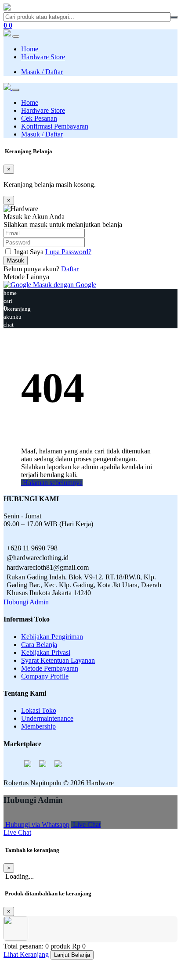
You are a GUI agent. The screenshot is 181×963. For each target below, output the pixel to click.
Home (29, 49)
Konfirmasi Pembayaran (54, 126)
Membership (38, 726)
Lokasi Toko (38, 710)
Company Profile (45, 676)
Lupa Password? (68, 251)
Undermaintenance (47, 718)
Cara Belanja (39, 644)
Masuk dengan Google (63, 284)
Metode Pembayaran (49, 668)
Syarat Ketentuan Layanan (58, 660)
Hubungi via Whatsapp (36, 824)
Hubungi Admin (26, 602)
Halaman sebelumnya (52, 482)
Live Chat (86, 824)
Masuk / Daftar (42, 71)
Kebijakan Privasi (45, 652)
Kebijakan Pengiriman (52, 636)
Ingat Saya (28, 251)
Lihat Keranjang (26, 954)
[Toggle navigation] (15, 36)
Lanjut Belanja (72, 955)
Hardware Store (43, 57)
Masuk (15, 260)
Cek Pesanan (39, 118)
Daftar (70, 269)
